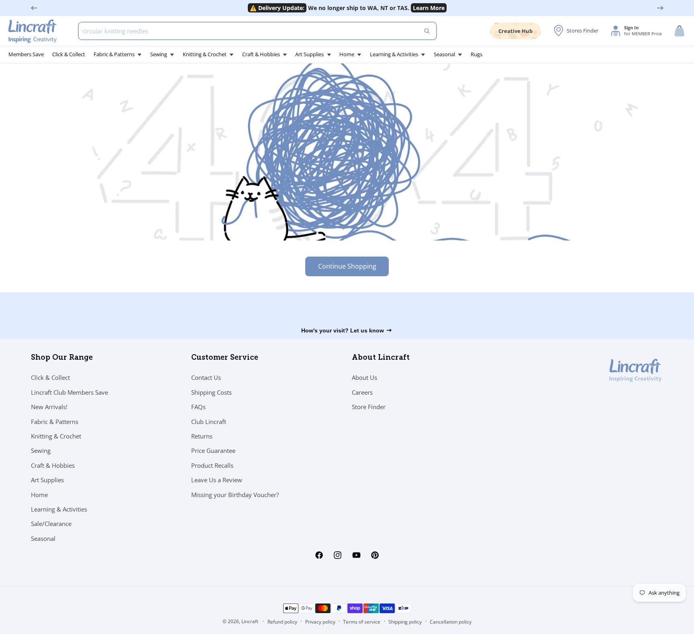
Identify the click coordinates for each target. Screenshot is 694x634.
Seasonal (43, 538)
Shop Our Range (62, 358)
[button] (679, 31)
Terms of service (361, 622)
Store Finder (369, 407)
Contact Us (206, 377)
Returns (201, 436)
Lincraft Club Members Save (69, 392)
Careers (362, 392)
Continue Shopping (347, 266)
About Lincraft (381, 358)
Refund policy (282, 622)
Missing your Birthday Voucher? (235, 495)
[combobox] (258, 30)
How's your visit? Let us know (342, 330)
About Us (364, 377)
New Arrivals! (49, 407)
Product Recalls (212, 465)
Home (39, 495)
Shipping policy (405, 622)
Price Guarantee (213, 450)
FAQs (198, 407)
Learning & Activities (59, 509)
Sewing (41, 450)
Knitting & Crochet (56, 436)
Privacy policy (320, 622)
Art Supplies (47, 480)
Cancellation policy (451, 622)
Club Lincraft (208, 422)
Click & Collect (50, 377)
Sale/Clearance (51, 524)
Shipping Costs (211, 392)
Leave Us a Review (216, 480)
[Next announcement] (660, 8)
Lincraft (249, 621)
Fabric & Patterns (54, 422)
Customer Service (224, 358)
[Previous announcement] (34, 8)
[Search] (427, 30)
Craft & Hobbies (53, 465)
